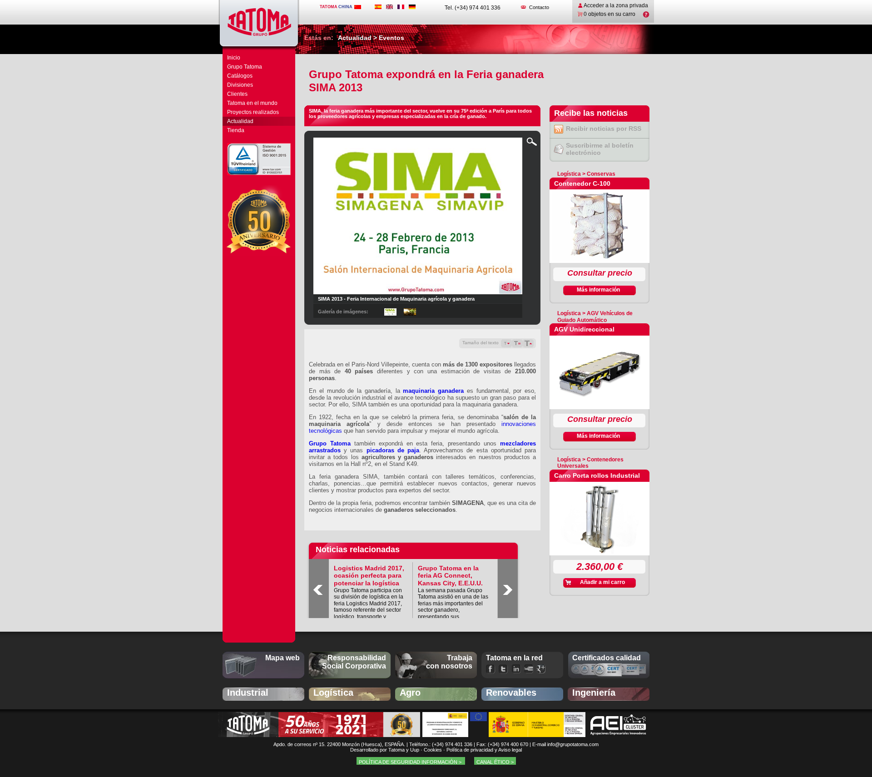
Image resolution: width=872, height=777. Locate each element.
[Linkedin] (516, 669)
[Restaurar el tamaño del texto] (517, 343)
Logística (569, 174)
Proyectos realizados (253, 112)
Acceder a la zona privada (616, 5)
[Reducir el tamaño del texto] (506, 343)
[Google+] (541, 669)
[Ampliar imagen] (531, 144)
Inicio (233, 57)
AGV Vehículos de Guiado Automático (595, 316)
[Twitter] (503, 669)
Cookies (433, 749)
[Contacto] (523, 7)
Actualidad (240, 121)
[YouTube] (529, 669)
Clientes (237, 94)
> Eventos (388, 37)
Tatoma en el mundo (252, 103)
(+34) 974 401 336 (452, 744)
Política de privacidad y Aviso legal (484, 749)
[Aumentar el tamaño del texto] (528, 343)
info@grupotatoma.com (573, 744)
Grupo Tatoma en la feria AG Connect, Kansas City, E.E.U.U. (450, 575)
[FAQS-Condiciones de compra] (646, 16)
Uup (414, 749)
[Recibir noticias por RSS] (558, 132)
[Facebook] (490, 669)
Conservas (601, 174)
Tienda (235, 130)
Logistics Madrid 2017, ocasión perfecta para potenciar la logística (369, 575)
